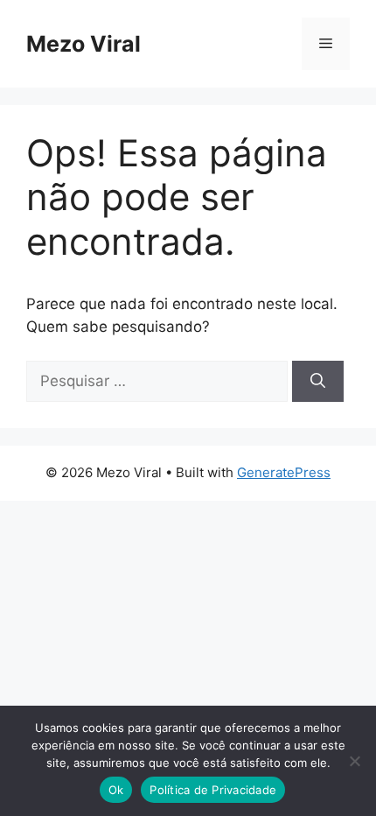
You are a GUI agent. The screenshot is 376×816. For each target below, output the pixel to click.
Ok (116, 790)
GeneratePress (284, 472)
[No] (354, 761)
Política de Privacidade (213, 790)
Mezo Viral (83, 44)
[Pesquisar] (318, 382)
